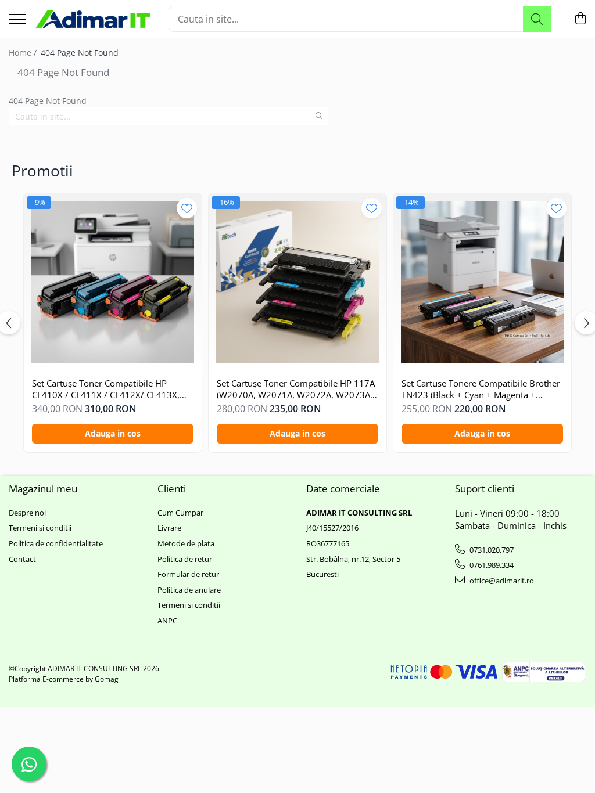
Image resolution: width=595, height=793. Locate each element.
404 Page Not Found (80, 52)
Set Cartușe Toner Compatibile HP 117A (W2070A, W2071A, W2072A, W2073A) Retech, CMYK (296, 389)
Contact (22, 559)
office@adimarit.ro (501, 580)
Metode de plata (185, 543)
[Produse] (17, 20)
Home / (24, 52)
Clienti (171, 488)
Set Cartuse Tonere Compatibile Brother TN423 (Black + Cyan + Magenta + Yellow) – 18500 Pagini (481, 389)
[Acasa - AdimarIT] (93, 19)
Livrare (169, 527)
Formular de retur (188, 574)
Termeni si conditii (40, 527)
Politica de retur (184, 559)
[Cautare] (537, 19)
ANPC (167, 620)
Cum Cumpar (180, 512)
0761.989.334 (491, 565)
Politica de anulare (189, 590)
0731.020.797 (491, 550)
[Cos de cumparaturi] (580, 19)
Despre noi (27, 512)
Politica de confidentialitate (56, 543)
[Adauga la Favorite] (187, 208)
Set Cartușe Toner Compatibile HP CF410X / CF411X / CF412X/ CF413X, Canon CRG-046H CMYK (106, 389)
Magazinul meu (43, 488)
